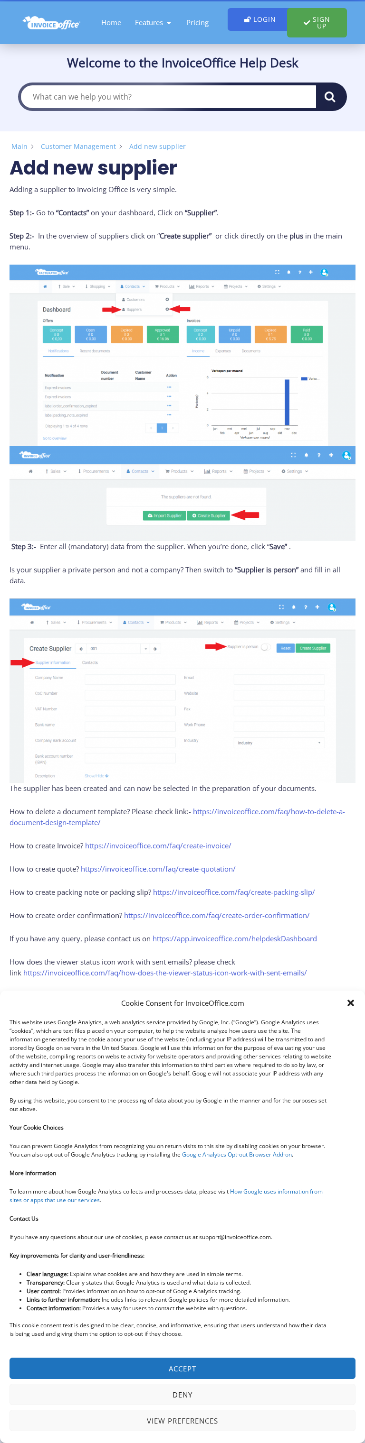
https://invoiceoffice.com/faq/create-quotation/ (158, 868)
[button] (350, 1003)
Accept (182, 1368)
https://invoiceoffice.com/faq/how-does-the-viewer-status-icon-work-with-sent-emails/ (165, 972)
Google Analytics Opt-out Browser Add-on (237, 1154)
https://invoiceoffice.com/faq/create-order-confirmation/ (216, 915)
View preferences (182, 1420)
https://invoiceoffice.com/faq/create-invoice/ (158, 845)
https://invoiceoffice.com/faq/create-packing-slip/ (234, 892)
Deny (182, 1394)
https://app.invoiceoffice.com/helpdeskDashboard (235, 938)
